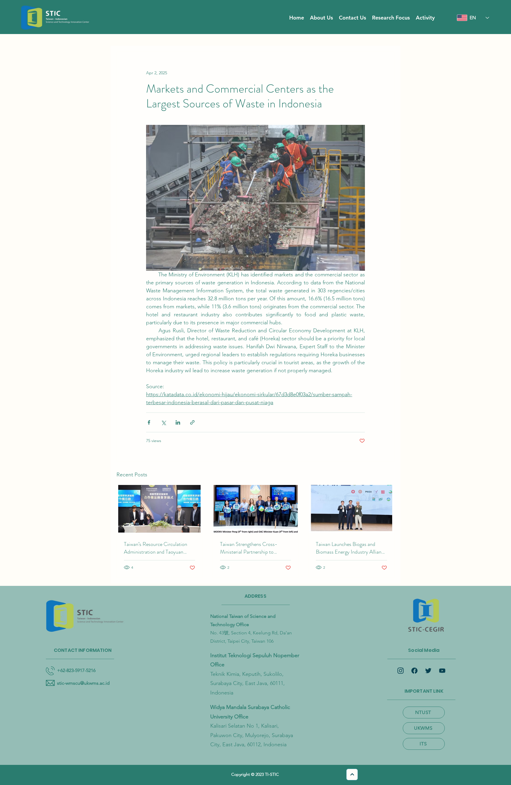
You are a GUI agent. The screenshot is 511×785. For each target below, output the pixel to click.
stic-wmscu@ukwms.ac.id (83, 683)
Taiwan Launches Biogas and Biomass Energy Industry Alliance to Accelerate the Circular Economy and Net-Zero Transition (351, 548)
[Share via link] (192, 422)
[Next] (352, 774)
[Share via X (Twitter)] (163, 422)
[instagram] (400, 671)
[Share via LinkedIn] (178, 422)
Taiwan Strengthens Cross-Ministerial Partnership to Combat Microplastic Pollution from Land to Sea (252, 548)
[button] (321, 17)
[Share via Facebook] (149, 422)
